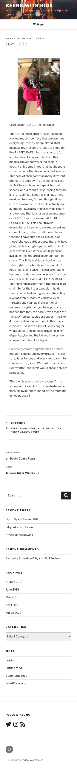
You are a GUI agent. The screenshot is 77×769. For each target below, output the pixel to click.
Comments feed (16, 675)
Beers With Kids (29, 5)
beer (14, 428)
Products (53, 428)
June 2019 (12, 589)
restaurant (20, 432)
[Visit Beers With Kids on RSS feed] (22, 725)
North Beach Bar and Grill (22, 519)
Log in (10, 660)
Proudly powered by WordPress (24, 759)
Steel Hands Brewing (19, 535)
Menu (40, 24)
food (23, 428)
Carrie (39, 38)
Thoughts (18, 423)
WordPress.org (16, 683)
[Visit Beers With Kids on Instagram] (15, 725)
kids (41, 428)
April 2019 (12, 605)
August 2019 (14, 582)
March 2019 (13, 612)
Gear (32, 428)
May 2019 (12, 597)
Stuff (35, 432)
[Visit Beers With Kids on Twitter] (8, 725)
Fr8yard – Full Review (19, 527)
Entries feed (14, 668)
